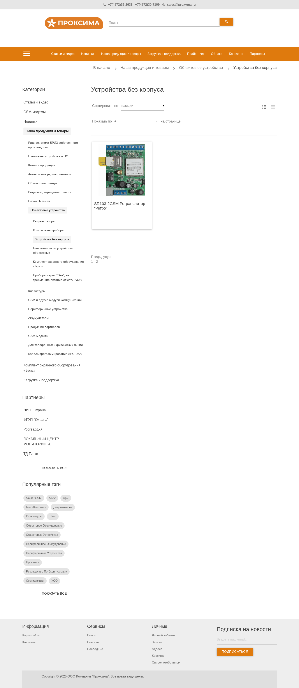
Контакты (236, 54)
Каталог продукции (41, 165)
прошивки (32, 562)
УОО (54, 580)
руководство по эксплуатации (46, 571)
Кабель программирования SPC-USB (55, 353)
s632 (52, 498)
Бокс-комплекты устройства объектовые (53, 250)
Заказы (157, 642)
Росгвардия (32, 429)
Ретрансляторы (44, 221)
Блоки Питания (39, 201)
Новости (93, 642)
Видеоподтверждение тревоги (49, 192)
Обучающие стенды (42, 183)
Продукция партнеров (44, 327)
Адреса (157, 649)
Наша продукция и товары (121, 54)
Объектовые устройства (201, 67)
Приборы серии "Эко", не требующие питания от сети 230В (57, 277)
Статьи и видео (62, 54)
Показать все (54, 468)
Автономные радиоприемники (50, 174)
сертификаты (35, 580)
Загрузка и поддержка (164, 54)
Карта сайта (31, 635)
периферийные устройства (44, 553)
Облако (216, 54)
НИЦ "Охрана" (35, 410)
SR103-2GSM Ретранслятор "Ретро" (119, 206)
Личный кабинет (163, 635)
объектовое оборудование (44, 525)
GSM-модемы (34, 112)
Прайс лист (195, 54)
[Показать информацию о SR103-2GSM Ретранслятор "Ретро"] (122, 170)
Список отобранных (166, 662)
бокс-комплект (36, 507)
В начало (101, 67)
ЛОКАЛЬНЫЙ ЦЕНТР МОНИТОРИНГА (41, 441)
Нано (52, 516)
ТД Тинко (30, 454)
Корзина (158, 655)
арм (66, 498)
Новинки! (88, 54)
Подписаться (235, 651)
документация (62, 507)
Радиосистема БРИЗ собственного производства (53, 145)
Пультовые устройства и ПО (48, 156)
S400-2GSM (34, 498)
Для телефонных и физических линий (55, 345)
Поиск (113, 23)
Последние (95, 649)
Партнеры (257, 54)
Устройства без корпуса (255, 67)
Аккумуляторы (38, 318)
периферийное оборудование (46, 544)
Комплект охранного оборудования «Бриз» (58, 264)
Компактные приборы (48, 230)
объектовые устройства (42, 534)
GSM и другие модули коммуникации (55, 300)
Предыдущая (101, 257)
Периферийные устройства (48, 309)
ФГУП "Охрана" (36, 420)
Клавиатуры (36, 291)
